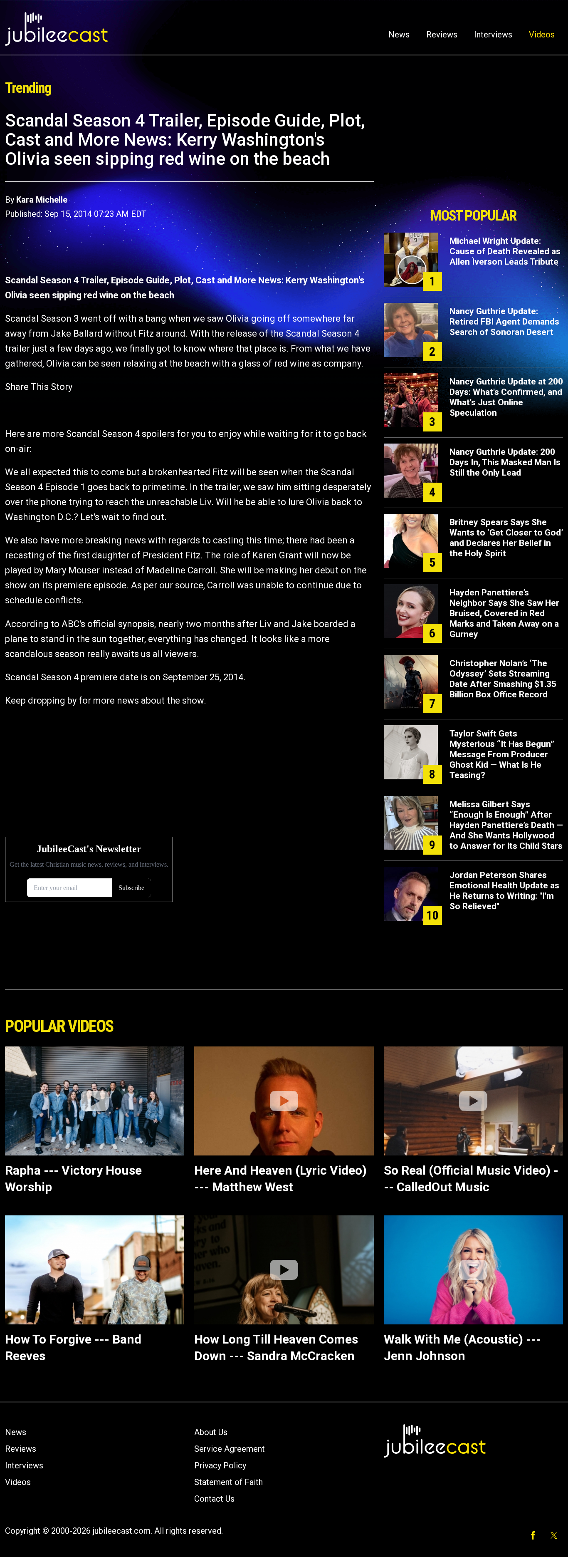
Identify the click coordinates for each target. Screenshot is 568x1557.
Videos (542, 35)
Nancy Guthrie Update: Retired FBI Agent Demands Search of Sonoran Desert (504, 321)
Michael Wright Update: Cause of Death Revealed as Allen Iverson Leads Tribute (505, 251)
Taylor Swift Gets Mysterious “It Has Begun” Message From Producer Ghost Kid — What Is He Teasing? (501, 754)
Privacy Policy (220, 1465)
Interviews (493, 35)
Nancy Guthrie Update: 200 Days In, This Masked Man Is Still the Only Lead (505, 462)
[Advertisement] (473, 157)
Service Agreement (229, 1449)
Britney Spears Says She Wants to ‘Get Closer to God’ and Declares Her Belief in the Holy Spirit (506, 537)
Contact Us (214, 1499)
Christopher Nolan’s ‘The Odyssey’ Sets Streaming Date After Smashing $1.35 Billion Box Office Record (502, 678)
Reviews (441, 35)
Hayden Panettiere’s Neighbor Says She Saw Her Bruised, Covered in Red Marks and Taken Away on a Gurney (504, 613)
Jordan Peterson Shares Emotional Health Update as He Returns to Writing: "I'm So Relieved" (504, 890)
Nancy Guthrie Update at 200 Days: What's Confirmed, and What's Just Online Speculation (506, 397)
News (399, 35)
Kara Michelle (41, 200)
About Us (210, 1432)
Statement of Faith (228, 1482)
